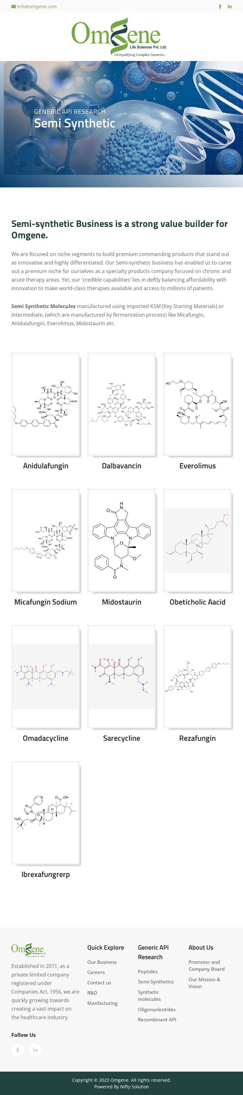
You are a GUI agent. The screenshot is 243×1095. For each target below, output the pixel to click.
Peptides (148, 971)
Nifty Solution (134, 1087)
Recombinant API (157, 1019)
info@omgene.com (36, 6)
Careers (96, 972)
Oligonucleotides (157, 1009)
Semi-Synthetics (156, 981)
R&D (92, 992)
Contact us (99, 982)
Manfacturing (102, 1003)
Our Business (102, 962)
